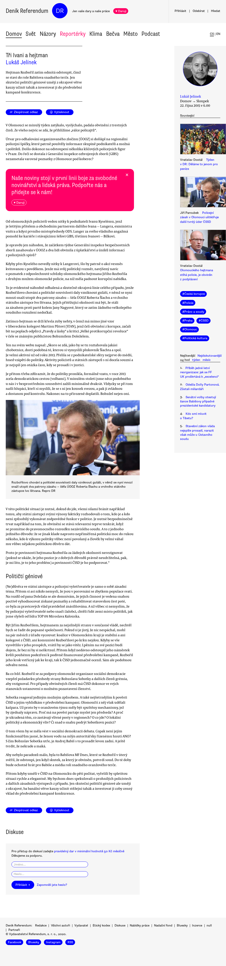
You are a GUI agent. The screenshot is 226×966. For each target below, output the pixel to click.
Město (130, 34)
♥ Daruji (120, 11)
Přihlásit (180, 11)
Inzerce (197, 925)
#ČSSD (204, 320)
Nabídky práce (139, 925)
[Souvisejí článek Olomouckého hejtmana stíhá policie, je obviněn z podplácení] (200, 246)
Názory (48, 34)
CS (212, 34)
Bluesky (182, 925)
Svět (31, 34)
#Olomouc (189, 329)
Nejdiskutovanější (210, 356)
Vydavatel (81, 925)
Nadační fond (163, 925)
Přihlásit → (22, 885)
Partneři (14, 930)
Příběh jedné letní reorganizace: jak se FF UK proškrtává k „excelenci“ (199, 372)
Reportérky (73, 34)
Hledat (215, 11)
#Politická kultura (194, 338)
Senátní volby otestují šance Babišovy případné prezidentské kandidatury (198, 401)
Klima (95, 34)
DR (60, 11)
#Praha (187, 320)
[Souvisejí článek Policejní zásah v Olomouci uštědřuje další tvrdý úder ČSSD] (200, 193)
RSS (70, 942)
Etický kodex (101, 925)
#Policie (187, 303)
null (209, 925)
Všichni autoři (60, 925)
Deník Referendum (27, 11)
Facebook (14, 942)
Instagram (53, 942)
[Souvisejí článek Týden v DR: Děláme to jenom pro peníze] (200, 139)
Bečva (113, 34)
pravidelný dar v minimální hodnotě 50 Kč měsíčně (89, 851)
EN (218, 34)
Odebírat (199, 11)
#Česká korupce (193, 294)
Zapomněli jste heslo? (52, 885)
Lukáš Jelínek (21, 62)
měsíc (207, 360)
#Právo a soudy (193, 312)
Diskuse (120, 925)
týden (196, 360)
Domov (14, 34)
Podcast (150, 34)
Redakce (41, 925)
